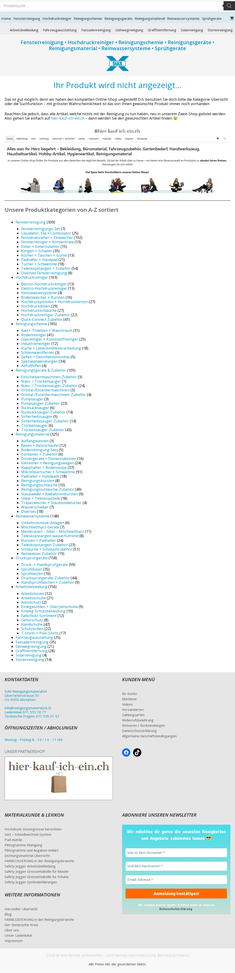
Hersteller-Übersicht (21, 909)
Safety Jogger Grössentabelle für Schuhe (37, 876)
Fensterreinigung (26, 18)
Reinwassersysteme (183, 18)
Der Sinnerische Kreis (21, 924)
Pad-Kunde (13, 839)
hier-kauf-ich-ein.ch (67, 118)
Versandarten (133, 709)
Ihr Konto (129, 693)
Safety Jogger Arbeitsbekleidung (30, 866)
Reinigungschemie (88, 18)
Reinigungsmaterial (150, 18)
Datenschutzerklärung (139, 730)
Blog (8, 914)
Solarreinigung (192, 30)
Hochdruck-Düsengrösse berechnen (33, 829)
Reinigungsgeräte (118, 18)
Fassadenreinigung (96, 30)
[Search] (229, 5)
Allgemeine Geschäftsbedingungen (149, 736)
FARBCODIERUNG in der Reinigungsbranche (39, 860)
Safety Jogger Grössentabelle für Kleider (37, 871)
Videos (127, 704)
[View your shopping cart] (232, 18)
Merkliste (129, 699)
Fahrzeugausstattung (60, 30)
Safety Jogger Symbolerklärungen (31, 882)
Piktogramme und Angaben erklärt (32, 850)
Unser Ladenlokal (18, 935)
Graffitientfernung (162, 30)
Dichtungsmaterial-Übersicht (27, 855)
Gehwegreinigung (129, 30)
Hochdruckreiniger (56, 18)
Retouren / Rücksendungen (143, 725)
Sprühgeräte (212, 18)
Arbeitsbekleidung (24, 30)
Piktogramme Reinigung (23, 845)
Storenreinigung (220, 30)
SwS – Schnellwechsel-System (28, 834)
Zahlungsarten (133, 714)
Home (6, 18)
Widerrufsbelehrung (138, 720)
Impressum (14, 940)
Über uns (12, 930)
